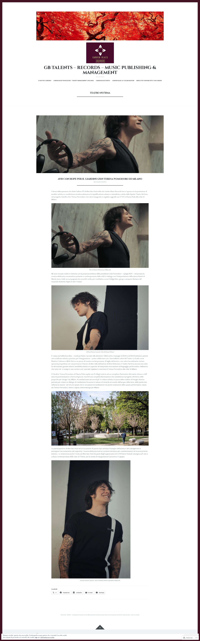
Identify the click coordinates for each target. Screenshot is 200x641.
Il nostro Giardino (44, 80)
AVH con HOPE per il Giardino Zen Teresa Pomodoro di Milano (100, 178)
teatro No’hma (120, 614)
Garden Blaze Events (103, 80)
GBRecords (89, 614)
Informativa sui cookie (47, 637)
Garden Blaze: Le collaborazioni (123, 80)
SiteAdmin (69, 614)
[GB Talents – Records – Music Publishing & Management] (100, 26)
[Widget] (100, 627)
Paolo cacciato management (110, 614)
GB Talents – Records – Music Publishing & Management (100, 70)
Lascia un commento (135, 614)
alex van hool (84, 614)
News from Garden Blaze (101, 181)
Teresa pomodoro (126, 614)
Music (95, 181)
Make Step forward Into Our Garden (149, 80)
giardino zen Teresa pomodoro (98, 614)
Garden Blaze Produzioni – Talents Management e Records (73, 80)
